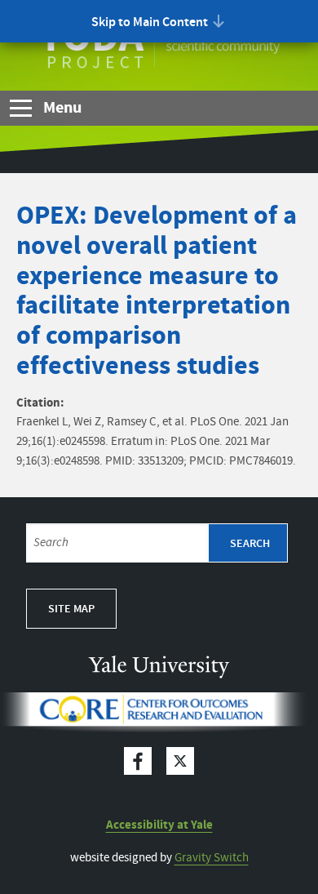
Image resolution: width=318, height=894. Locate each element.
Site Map (71, 609)
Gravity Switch (211, 858)
